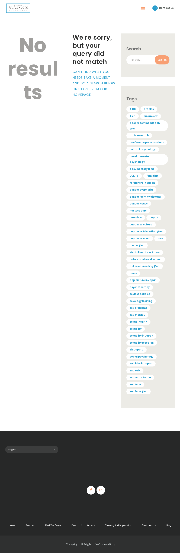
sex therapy (137, 315)
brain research (139, 135)
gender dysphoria (141, 189)
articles (149, 109)
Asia (132, 116)
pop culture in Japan (143, 280)
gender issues (139, 203)
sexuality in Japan (141, 335)
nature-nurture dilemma (146, 259)
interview (136, 217)
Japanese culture (141, 224)
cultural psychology (143, 149)
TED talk (135, 370)
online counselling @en (144, 266)
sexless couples (140, 294)
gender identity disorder (145, 196)
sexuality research (142, 342)
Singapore (136, 349)
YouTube (135, 384)
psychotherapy (140, 287)
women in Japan (140, 377)
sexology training (141, 301)
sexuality (136, 329)
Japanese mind (140, 238)
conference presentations (147, 142)
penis (133, 273)
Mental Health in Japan (145, 252)
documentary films (142, 169)
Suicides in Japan (141, 363)
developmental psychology (140, 159)
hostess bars (138, 210)
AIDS (133, 109)
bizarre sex (150, 116)
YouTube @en (138, 391)
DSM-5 (134, 176)
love (160, 238)
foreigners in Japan (142, 183)
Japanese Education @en (146, 231)
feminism (153, 176)
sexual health (138, 322)
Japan (154, 217)
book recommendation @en (145, 125)
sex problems (138, 308)
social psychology (141, 356)
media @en (137, 245)
